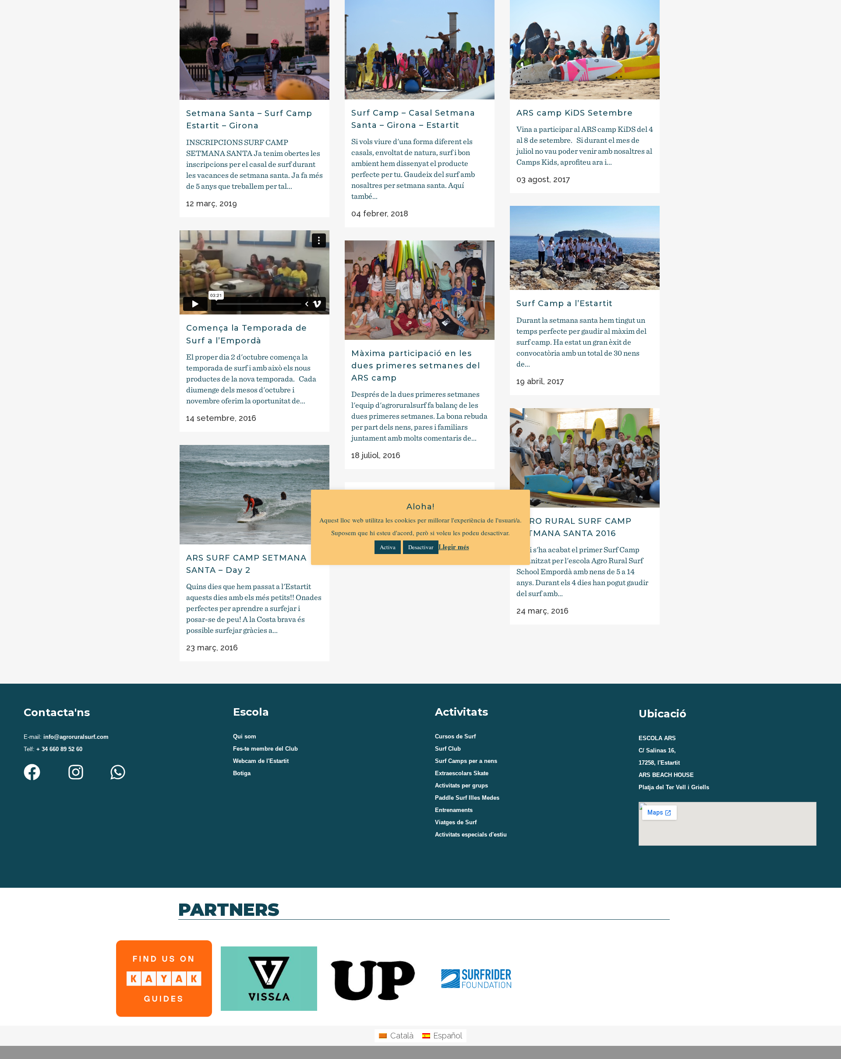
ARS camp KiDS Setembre (574, 113)
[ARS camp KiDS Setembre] (585, 49)
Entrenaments (454, 810)
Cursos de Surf (455, 736)
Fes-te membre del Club (265, 748)
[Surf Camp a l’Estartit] (585, 248)
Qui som (244, 736)
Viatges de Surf (456, 822)
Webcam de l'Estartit (261, 761)
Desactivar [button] (420, 547)
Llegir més (453, 546)
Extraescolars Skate (461, 773)
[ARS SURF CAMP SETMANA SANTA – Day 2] (254, 494)
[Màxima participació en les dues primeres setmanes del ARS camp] (420, 290)
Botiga (242, 773)
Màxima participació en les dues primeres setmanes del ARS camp (415, 366)
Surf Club (448, 748)
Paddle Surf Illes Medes (467, 797)
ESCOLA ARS (657, 738)
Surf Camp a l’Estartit (564, 303)
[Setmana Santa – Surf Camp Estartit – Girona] (254, 50)
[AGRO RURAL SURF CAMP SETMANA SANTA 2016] (585, 458)
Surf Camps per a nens (466, 761)
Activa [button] (388, 547)
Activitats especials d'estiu (471, 834)
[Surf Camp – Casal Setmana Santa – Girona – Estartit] (420, 49)
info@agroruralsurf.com (75, 737)
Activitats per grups (461, 785)
